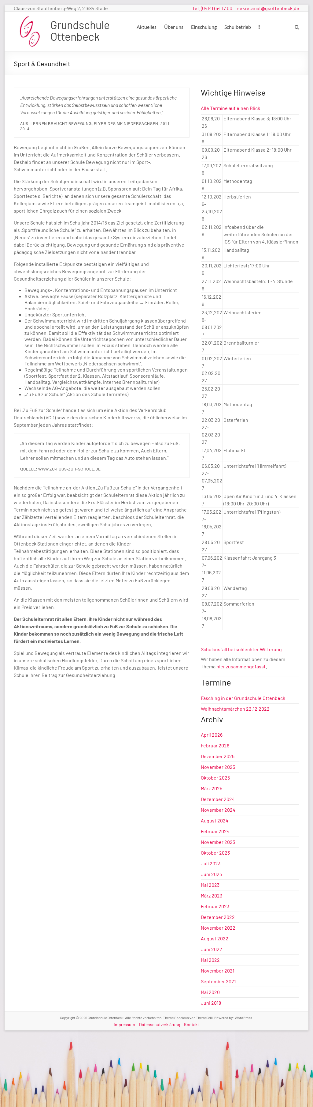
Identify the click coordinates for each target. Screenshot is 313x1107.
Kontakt (191, 1024)
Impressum (124, 1024)
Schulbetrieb (237, 27)
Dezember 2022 (218, 917)
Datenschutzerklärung (159, 1024)
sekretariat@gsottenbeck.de (268, 8)
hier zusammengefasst (241, 666)
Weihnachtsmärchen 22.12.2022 (235, 709)
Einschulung (204, 27)
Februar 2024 (215, 831)
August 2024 (214, 820)
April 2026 (212, 735)
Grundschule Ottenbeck (80, 30)
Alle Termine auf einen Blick (230, 108)
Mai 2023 (210, 885)
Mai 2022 (210, 960)
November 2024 (218, 810)
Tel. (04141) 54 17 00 (212, 8)
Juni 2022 (211, 949)
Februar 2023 (215, 906)
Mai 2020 (210, 992)
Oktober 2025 (215, 777)
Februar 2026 (215, 745)
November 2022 (218, 928)
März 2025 (211, 788)
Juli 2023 (210, 863)
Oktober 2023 (215, 853)
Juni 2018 (211, 1003)
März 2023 (211, 895)
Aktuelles (146, 27)
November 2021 (217, 970)
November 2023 (218, 842)
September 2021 (218, 981)
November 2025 (218, 767)
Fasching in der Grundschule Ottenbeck (243, 698)
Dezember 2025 (217, 756)
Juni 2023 (211, 874)
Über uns (173, 27)
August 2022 (214, 938)
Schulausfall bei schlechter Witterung (241, 649)
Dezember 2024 (218, 799)
